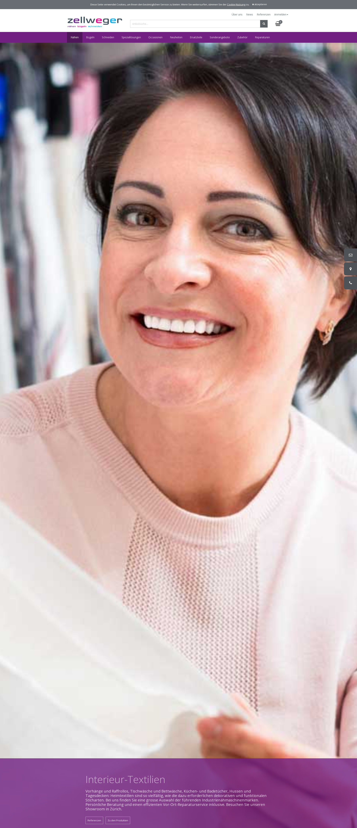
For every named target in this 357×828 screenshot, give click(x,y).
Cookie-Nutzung (236, 4)
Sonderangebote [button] (220, 37)
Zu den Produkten (118, 820)
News (249, 14)
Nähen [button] (75, 37)
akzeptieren (260, 4)
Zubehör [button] (242, 37)
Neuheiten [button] (176, 37)
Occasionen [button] (155, 37)
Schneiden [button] (108, 37)
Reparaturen (262, 37)
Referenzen (264, 14)
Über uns (237, 14)
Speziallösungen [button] (131, 37)
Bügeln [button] (90, 37)
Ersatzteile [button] (196, 37)
